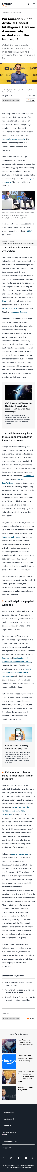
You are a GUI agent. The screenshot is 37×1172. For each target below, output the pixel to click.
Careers (5, 1148)
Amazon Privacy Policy (26, 1165)
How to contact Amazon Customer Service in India (18, 983)
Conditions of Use (14, 1165)
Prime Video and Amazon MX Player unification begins (25, 1058)
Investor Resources (9, 1141)
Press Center (7, 1119)
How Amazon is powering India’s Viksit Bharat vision (25, 1042)
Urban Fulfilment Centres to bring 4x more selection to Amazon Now (20, 998)
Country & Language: (9, 1132)
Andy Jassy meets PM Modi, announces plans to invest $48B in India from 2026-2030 (26, 1076)
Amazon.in (6, 1126)
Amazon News (6, 12)
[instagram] (11, 1158)
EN (6, 1135)
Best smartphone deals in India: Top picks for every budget (19, 991)
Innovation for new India (11, 100)
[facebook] (18, 1158)
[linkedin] (33, 1158)
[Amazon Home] (7, 4)
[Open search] (29, 4)
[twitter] (3, 1158)
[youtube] (26, 1158)
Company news (17, 12)
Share (32, 100)
